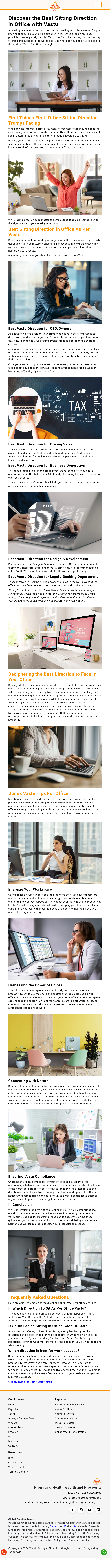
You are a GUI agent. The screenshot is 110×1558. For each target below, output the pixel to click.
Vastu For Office (64, 1413)
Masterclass (15, 1427)
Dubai (53, 1526)
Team (11, 1413)
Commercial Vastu (66, 1418)
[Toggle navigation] (98, 4)
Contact (13, 1445)
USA (74, 1526)
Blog (11, 1458)
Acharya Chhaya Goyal (21, 1418)
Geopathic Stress (65, 1427)
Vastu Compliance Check (70, 1404)
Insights (13, 1441)
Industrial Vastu (64, 1422)
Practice (13, 1432)
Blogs (11, 1436)
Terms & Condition (19, 1471)
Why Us (12, 1422)
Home (11, 1404)
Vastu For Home (64, 1409)
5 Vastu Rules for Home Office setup (30, 1381)
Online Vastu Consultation (70, 1432)
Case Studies (16, 1462)
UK (64, 1526)
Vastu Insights (16, 1467)
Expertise (13, 1409)
